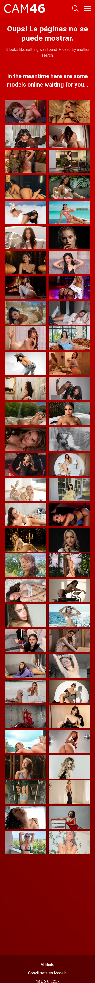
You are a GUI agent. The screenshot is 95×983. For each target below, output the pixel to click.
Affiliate (47, 964)
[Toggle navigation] (87, 8)
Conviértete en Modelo (47, 973)
